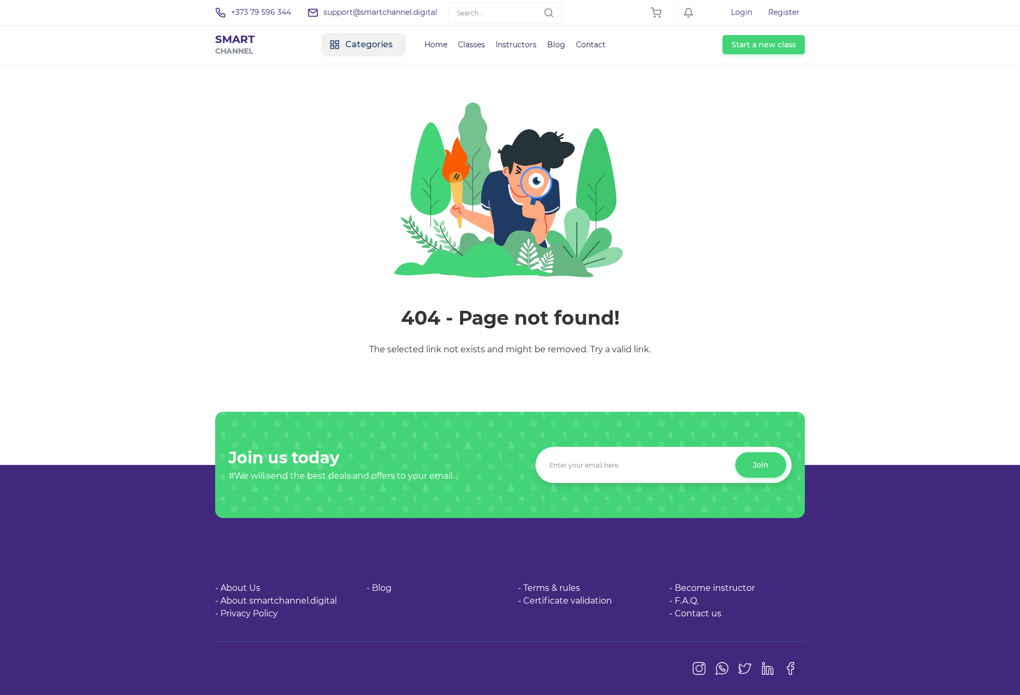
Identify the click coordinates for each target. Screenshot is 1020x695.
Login (741, 12)
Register (784, 12)
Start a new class (764, 44)
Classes (471, 44)
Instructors (516, 44)
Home (435, 44)
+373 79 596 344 (261, 12)
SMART (234, 44)
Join (761, 465)
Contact (591, 44)
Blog (556, 44)
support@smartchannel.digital (380, 12)
